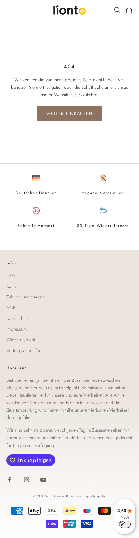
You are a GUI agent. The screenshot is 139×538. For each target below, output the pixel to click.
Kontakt (12, 286)
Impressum (16, 329)
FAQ (10, 275)
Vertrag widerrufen (23, 350)
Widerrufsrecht (20, 339)
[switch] (125, 524)
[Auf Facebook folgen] (9, 479)
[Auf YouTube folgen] (43, 479)
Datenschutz (17, 318)
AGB (10, 307)
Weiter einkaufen (69, 114)
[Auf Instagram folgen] (26, 479)
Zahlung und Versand (26, 297)
